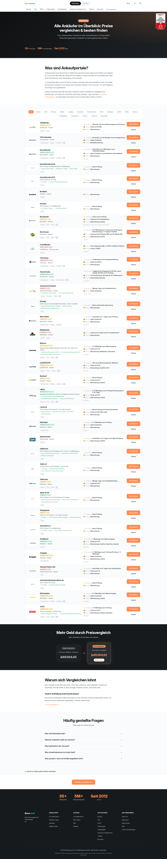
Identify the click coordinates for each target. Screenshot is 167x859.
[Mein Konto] (135, 3)
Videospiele (51, 9)
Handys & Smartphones (78, 9)
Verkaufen (75, 3)
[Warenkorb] (140, 3)
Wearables (104, 116)
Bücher (28, 9)
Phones (53, 112)
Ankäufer (52, 823)
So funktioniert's (54, 816)
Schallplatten (62, 9)
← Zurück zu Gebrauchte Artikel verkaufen (40, 771)
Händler (75, 826)
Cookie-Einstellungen (128, 829)
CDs (35, 9)
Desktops (110, 112)
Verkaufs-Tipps (54, 820)
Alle (31, 112)
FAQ (74, 823)
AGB (123, 826)
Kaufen (85, 3)
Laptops (70, 112)
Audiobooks (74, 116)
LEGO (119, 112)
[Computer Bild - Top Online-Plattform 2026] (160, 21)
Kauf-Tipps (76, 820)
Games (135, 112)
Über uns (125, 816)
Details (133, 129)
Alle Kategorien (111, 9)
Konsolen (100, 9)
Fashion (84, 116)
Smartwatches (91, 112)
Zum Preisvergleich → (52, 705)
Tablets (91, 9)
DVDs (41, 9)
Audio (101, 112)
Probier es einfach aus (83, 782)
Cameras (94, 116)
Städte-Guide (53, 826)
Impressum (125, 820)
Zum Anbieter (133, 124)
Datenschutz (126, 823)
